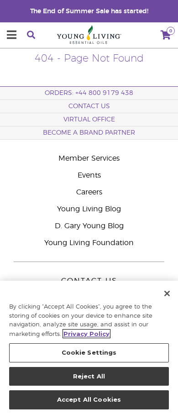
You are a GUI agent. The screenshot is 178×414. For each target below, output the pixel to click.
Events (89, 175)
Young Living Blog (89, 209)
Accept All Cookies (89, 399)
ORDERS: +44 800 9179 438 (89, 93)
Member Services (89, 158)
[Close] (167, 293)
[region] (89, 347)
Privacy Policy (86, 333)
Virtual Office (89, 119)
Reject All (89, 376)
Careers (89, 192)
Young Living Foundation (89, 242)
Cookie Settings (89, 352)
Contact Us (89, 106)
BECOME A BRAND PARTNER (89, 133)
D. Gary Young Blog (89, 226)
